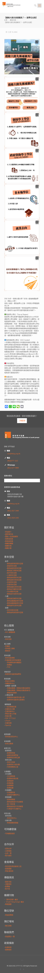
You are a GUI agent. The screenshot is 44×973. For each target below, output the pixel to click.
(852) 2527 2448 (13, 511)
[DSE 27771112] (14, 6)
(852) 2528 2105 (13, 518)
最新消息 (13, 20)
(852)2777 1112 (12, 461)
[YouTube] (23, 969)
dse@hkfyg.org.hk (13, 454)
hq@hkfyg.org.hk (13, 504)
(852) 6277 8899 (13, 468)
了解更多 (22, 421)
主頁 (5, 20)
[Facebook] (20, 969)
